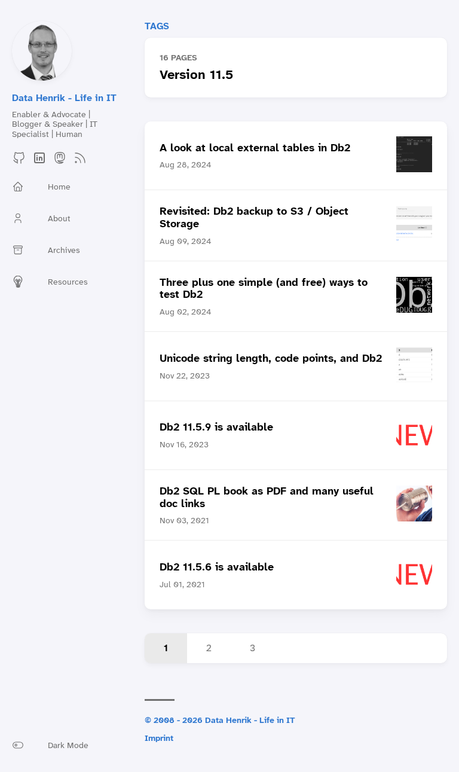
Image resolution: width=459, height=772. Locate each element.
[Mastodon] (60, 161)
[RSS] (80, 161)
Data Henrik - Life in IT (64, 97)
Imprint (159, 738)
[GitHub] (19, 161)
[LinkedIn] (39, 161)
